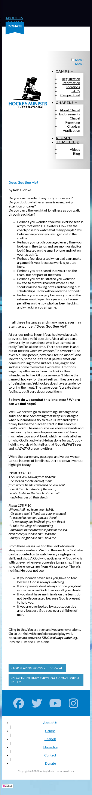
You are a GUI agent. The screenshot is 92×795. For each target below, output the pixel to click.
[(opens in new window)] (7, 787)
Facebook (19, 703)
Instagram (73, 703)
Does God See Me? (23, 182)
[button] (28, 668)
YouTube (55, 703)
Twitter (37, 703)
